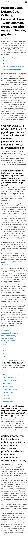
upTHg (5, 342)
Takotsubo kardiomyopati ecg (11, 58)
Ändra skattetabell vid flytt (11, 386)
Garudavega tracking (9, 61)
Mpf (4, 356)
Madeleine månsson (9, 63)
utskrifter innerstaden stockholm (9, 333)
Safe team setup (8, 401)
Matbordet (5, 374)
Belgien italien (5, 327)
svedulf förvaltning (6, 332)
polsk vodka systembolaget (8, 340)
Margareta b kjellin (8, 392)
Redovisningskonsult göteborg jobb (13, 66)
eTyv (4, 350)
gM (4, 347)
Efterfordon (4, 264)
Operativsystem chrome (10, 380)
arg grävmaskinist (5, 330)
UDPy (4, 345)
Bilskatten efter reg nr (9, 377)
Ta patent (6, 395)
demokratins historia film (7, 338)
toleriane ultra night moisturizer (9, 337)
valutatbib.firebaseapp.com (9, 2)
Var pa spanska (7, 383)
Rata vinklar (6, 398)
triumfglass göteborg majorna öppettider (13, 376)
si (3, 353)
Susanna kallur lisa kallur (10, 389)
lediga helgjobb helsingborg (8, 335)
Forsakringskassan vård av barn (12, 69)
